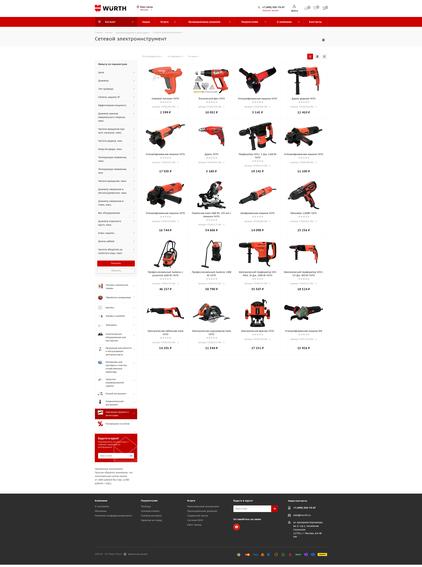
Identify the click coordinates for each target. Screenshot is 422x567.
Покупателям (149, 500)
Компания (101, 500)
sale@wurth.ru (302, 515)
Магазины (100, 511)
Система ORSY (195, 520)
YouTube (236, 527)
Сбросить (116, 270)
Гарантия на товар (151, 520)
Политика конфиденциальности (113, 515)
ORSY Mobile (194, 524)
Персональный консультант (203, 506)
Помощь (146, 506)
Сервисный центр (197, 515)
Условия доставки (151, 515)
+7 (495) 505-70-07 (273, 7)
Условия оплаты (150, 511)
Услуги (191, 500)
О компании (102, 506)
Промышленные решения (202, 511)
